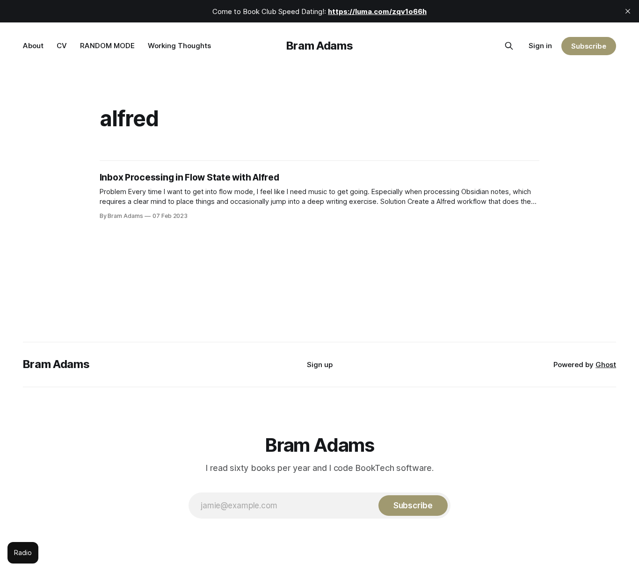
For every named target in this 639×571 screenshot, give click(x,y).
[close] (627, 11)
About (33, 45)
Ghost (605, 364)
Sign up (320, 364)
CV (62, 45)
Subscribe (588, 46)
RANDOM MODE (107, 45)
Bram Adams (319, 45)
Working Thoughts (179, 45)
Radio (23, 553)
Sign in (540, 45)
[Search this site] (508, 45)
